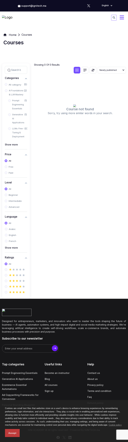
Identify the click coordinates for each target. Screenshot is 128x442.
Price (8, 154)
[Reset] (93, 70)
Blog (47, 379)
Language (11, 216)
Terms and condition (99, 391)
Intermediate (15, 201)
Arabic (12, 229)
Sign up (49, 391)
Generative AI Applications (18, 118)
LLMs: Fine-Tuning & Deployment (18, 132)
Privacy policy (95, 385)
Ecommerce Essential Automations (14, 387)
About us (92, 379)
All (10, 160)
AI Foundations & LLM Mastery (16, 92)
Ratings (9, 257)
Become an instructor (57, 373)
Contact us (93, 373)
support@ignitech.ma (33, 5)
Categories (12, 78)
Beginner (13, 195)
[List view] (85, 70)
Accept (12, 433)
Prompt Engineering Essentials (18, 104)
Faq (89, 397)
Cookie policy (115, 425)
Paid (11, 172)
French (12, 241)
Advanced (14, 207)
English (12, 235)
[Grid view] (77, 70)
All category (15, 84)
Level (8, 182)
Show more (11, 144)
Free (11, 166)
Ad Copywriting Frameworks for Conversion (20, 397)
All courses (51, 385)
